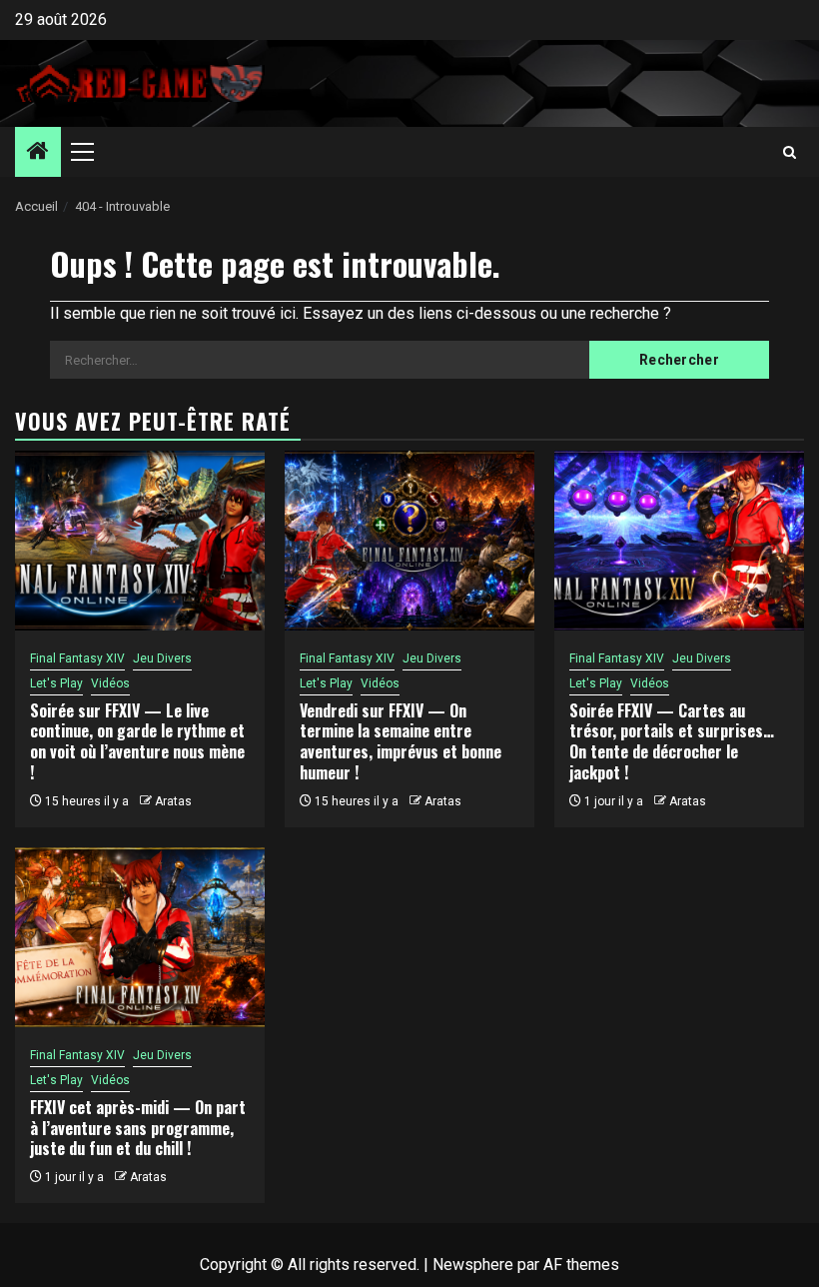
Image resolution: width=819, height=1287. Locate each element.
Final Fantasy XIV (77, 658)
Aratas (173, 801)
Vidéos (110, 683)
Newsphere (472, 1264)
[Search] (789, 152)
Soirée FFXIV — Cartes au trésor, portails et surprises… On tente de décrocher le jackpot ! (671, 741)
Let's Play (56, 683)
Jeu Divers (162, 658)
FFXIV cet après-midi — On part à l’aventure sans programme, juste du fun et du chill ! (138, 1128)
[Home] (38, 153)
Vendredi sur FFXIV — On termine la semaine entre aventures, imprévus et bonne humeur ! (400, 741)
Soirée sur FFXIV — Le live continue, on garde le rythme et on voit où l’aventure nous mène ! (137, 741)
